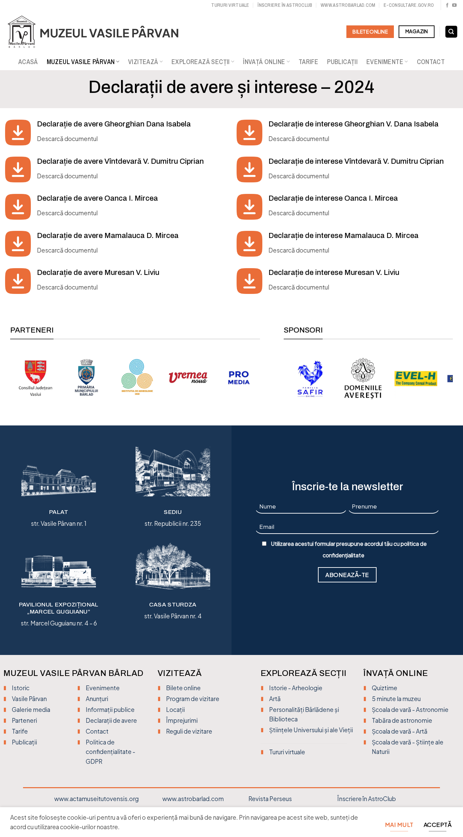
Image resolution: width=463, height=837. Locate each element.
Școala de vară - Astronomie (410, 709)
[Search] (451, 32)
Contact (431, 61)
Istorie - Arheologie (295, 688)
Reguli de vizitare (189, 731)
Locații (175, 709)
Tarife (308, 61)
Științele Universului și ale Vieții (311, 730)
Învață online (264, 61)
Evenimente (384, 61)
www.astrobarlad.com (348, 5)
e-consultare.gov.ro (409, 5)
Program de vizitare (192, 698)
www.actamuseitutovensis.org (96, 798)
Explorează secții (201, 61)
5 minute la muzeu (396, 698)
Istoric (20, 688)
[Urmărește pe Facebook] (447, 5)
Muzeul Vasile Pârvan (81, 61)
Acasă (28, 61)
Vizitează (143, 61)
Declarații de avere (111, 720)
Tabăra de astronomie (402, 720)
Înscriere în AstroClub (366, 798)
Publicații (342, 61)
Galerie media (31, 709)
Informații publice (110, 709)
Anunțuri (97, 698)
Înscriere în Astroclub (285, 5)
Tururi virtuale (230, 5)
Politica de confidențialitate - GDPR (110, 751)
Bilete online (183, 688)
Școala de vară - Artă (399, 731)
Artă (275, 698)
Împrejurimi (182, 720)
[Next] (256, 377)
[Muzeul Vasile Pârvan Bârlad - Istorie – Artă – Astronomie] (99, 32)
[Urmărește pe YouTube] (454, 5)
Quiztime (384, 688)
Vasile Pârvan (29, 698)
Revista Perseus (270, 798)
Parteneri (24, 720)
